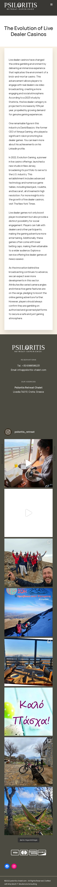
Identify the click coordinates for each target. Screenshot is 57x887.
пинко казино (16, 259)
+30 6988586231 (31, 365)
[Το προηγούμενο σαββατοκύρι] (28, 463)
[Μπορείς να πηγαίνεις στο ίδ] (28, 811)
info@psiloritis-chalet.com (32, 369)
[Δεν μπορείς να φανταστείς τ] (28, 562)
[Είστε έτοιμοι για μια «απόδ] (28, 513)
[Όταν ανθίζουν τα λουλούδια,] (28, 662)
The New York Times (24, 203)
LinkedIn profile (17, 148)
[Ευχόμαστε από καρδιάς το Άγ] (28, 712)
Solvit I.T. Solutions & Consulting (24, 884)
